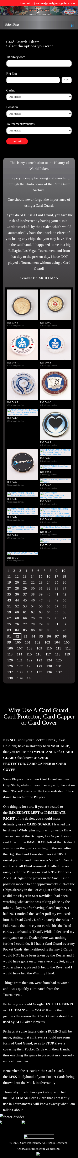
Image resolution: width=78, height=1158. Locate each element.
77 (25, 624)
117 (48, 654)
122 (29, 660)
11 (9, 576)
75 (9, 624)
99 (9, 642)
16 (48, 576)
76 (17, 624)
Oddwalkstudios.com (31, 1148)
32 (49, 588)
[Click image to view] (26, 325)
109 (39, 648)
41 (56, 594)
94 (33, 636)
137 (59, 672)
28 (17, 588)
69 (25, 618)
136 (49, 672)
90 (64, 630)
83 (9, 630)
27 (9, 588)
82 (64, 624)
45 (25, 600)
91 (9, 636)
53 (25, 606)
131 (59, 666)
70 (33, 618)
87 (41, 630)
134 (29, 672)
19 (9, 582)
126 (10, 666)
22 (33, 582)
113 (10, 654)
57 (56, 606)
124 (49, 660)
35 (9, 594)
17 (56, 576)
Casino (10, 90)
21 (25, 582)
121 (20, 660)
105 (67, 642)
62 (33, 612)
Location (12, 107)
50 (64, 600)
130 (49, 666)
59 (9, 612)
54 (33, 606)
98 (65, 636)
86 (33, 630)
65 (56, 612)
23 (41, 582)
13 (25, 576)
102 (37, 642)
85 (25, 630)
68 (17, 618)
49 (56, 600)
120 (10, 660)
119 (67, 654)
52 (17, 606)
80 (49, 624)
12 (17, 576)
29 (25, 588)
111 (58, 648)
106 (10, 648)
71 (41, 618)
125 (59, 660)
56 (49, 606)
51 (9, 606)
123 (39, 660)
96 (49, 636)
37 (25, 594)
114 (19, 654)
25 (56, 582)
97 (57, 636)
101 (28, 642)
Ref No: (11, 73)
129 (39, 666)
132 (10, 672)
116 (38, 654)
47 (41, 600)
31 (41, 588)
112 (68, 648)
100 (18, 642)
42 (64, 594)
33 (56, 588)
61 (25, 612)
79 (41, 624)
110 (49, 648)
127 (20, 666)
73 (56, 618)
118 (58, 654)
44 (17, 600)
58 (64, 606)
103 (47, 642)
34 (64, 588)
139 (20, 678)
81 (56, 624)
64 (49, 612)
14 (33, 576)
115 (29, 654)
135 (39, 672)
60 (17, 612)
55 (41, 606)
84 (17, 630)
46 (33, 600)
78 (33, 624)
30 (33, 588)
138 (10, 678)
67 (9, 618)
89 (56, 630)
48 (49, 600)
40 (49, 594)
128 (29, 666)
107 (20, 648)
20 (17, 582)
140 (29, 678)
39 (41, 594)
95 (41, 636)
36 (17, 594)
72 (49, 618)
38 (33, 594)
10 (63, 571)
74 (64, 618)
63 (41, 612)
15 (40, 576)
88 (49, 630)
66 (64, 612)
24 (49, 582)
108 (29, 648)
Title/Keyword (15, 57)
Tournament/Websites (20, 124)
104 (57, 642)
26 (64, 582)
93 (25, 636)
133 (20, 672)
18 (64, 576)
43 (9, 600)
